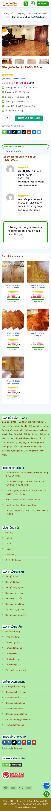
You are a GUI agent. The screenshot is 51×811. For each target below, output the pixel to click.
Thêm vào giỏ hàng (29, 118)
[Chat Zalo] (46, 785)
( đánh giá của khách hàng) (14, 79)
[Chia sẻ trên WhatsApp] (4, 132)
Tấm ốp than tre (12, 659)
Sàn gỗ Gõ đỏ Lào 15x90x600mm (13, 334)
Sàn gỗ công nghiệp (14, 587)
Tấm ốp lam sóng (13, 648)
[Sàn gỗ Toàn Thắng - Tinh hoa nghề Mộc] (11, 3)
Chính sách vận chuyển (16, 714)
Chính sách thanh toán (15, 692)
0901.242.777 (19, 499)
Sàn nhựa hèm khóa (14, 604)
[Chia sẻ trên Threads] (24, 132)
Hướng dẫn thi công (14, 725)
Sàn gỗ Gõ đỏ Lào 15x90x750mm (13, 286)
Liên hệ (8, 538)
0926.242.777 (34, 499)
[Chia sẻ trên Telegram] (39, 132)
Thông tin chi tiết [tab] (12, 151)
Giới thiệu (9, 532)
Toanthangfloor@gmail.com (24, 505)
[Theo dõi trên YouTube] (34, 742)
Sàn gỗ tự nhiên (23, 13)
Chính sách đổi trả (13, 697)
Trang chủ (8, 13)
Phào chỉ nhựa (12, 637)
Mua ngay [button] (13, 301)
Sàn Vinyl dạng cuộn (14, 609)
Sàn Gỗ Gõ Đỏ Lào (18, 126)
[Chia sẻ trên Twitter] (19, 132)
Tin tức (8, 543)
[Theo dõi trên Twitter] (19, 742)
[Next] (44, 41)
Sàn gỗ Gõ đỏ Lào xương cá (38, 334)
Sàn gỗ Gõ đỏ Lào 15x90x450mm (13, 382)
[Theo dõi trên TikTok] (14, 742)
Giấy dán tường (12, 631)
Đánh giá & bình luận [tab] (14, 147)
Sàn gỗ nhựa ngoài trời (16, 615)
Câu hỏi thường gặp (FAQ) (17, 719)
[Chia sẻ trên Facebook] (9, 132)
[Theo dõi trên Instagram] (9, 742)
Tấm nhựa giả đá (13, 664)
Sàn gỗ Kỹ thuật (12, 582)
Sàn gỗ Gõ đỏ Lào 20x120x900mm (38, 286)
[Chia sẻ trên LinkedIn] (34, 132)
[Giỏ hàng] (32, 3)
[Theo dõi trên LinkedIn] (29, 742)
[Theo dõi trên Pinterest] (24, 742)
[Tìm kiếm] (26, 3)
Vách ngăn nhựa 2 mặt (15, 670)
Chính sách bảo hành (15, 703)
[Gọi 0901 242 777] (46, 794)
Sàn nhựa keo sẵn (13, 598)
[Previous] (6, 41)
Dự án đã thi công (13, 560)
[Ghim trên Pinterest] (29, 132)
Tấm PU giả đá (12, 642)
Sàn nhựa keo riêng (14, 593)
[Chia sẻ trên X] (14, 132)
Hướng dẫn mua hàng (15, 686)
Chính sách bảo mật (14, 708)
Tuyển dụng (10, 554)
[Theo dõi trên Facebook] (4, 742)
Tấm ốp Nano (11, 653)
